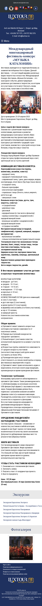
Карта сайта (6, 565)
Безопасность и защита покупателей (14, 569)
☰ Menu (5, 41)
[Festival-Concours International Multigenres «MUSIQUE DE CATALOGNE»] (23, 8)
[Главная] (21, 19)
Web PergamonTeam (35, 603)
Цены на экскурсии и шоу (21, 3)
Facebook (6, 8)
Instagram (11, 8)
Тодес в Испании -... (18, 557)
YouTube (16, 8)
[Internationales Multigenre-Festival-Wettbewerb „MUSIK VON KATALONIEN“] (26, 8)
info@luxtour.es (24, 36)
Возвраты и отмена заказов (11, 572)
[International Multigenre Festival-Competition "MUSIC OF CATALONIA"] (21, 8)
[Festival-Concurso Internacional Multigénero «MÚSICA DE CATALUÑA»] (31, 8)
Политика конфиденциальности (12, 567)
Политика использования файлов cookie (15, 574)
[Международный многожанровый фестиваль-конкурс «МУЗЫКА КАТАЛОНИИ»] (29, 8)
